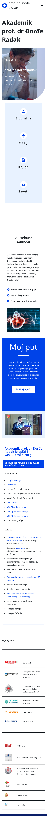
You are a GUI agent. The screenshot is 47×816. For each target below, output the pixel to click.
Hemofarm (27, 712)
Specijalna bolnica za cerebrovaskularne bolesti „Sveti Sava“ (31, 689)
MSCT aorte (12, 502)
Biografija (23, 118)
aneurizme (20, 548)
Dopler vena (12, 484)
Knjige (23, 167)
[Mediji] (23, 135)
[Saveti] (23, 184)
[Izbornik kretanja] (42, 5)
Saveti (23, 191)
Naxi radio (21, 805)
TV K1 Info (21, 746)
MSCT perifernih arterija (17, 511)
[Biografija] (23, 111)
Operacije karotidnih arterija (19, 537)
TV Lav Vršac (22, 795)
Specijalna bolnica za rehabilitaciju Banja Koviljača (31, 675)
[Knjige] (23, 160)
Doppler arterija (14, 480)
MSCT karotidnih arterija (17, 507)
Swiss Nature (22, 784)
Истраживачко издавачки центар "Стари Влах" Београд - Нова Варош (28, 771)
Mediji (23, 142)
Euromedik (27, 663)
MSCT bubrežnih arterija (17, 516)
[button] (23, 424)
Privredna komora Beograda (29, 757)
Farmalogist (28, 721)
